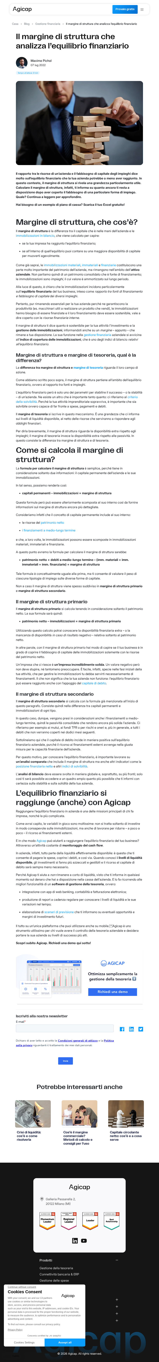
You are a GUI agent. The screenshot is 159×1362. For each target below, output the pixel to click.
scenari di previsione (59, 912)
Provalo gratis (125, 9)
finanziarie (108, 265)
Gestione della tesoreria (56, 1268)
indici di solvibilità (74, 766)
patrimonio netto (52, 522)
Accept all (65, 1342)
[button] (11, 1356)
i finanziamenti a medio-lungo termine (48, 530)
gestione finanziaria (97, 335)
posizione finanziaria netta (34, 766)
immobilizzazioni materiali (62, 265)
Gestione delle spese (54, 1280)
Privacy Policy (15, 1329)
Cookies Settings (24, 1342)
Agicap (41, 841)
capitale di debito (94, 683)
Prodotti (46, 1260)
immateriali (90, 265)
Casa (15, 23)
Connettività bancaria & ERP (59, 1274)
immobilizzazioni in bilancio (35, 236)
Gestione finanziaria (47, 23)
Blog (27, 23)
